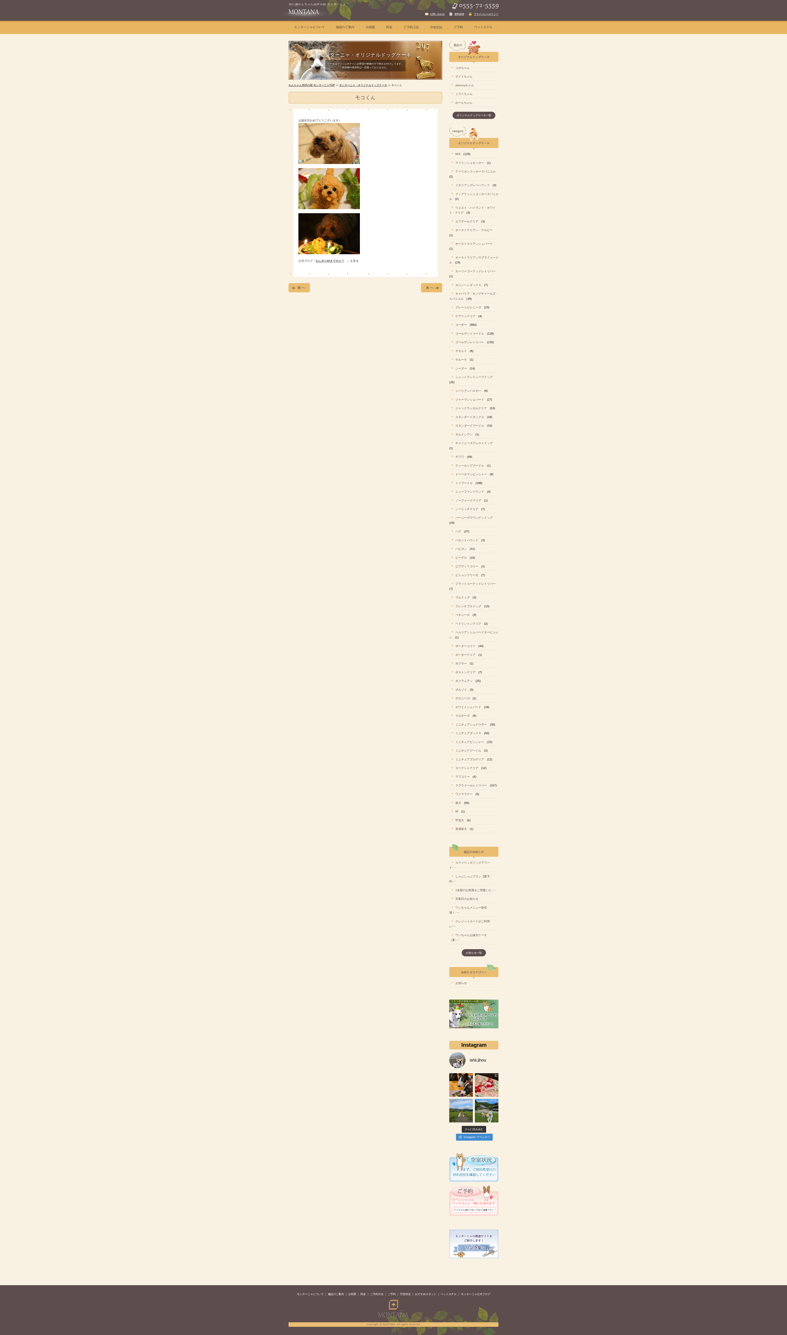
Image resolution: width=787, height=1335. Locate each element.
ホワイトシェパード (468, 707)
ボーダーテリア (465, 654)
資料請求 (459, 14)
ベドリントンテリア (468, 623)
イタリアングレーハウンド (472, 185)
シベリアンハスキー (468, 390)
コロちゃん (462, 67)
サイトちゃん (464, 76)
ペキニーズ (462, 614)
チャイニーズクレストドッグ (474, 443)
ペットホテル (449, 1294)
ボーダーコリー (465, 646)
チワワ (459, 456)
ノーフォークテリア (468, 500)
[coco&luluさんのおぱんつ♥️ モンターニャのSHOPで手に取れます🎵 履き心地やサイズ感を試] (486, 1085)
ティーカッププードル (469, 465)
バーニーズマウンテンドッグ (474, 517)
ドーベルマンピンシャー (471, 474)
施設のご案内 (336, 1294)
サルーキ (461, 359)
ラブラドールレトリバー (471, 785)
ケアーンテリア (465, 316)
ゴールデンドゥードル (469, 333)
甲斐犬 (459, 820)
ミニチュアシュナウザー (471, 724)
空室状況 (405, 1294)
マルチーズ (462, 715)
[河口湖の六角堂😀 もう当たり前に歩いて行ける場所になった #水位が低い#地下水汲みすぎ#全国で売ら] (461, 1110)
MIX (458, 154)
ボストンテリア (465, 672)
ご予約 (392, 1294)
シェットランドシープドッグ (474, 377)
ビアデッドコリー (466, 566)
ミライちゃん (464, 94)
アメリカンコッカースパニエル (475, 171)
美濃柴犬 (461, 828)
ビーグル (461, 557)
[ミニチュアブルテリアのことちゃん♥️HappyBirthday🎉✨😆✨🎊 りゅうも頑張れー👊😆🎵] (461, 1085)
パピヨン (461, 548)
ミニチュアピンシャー (469, 742)
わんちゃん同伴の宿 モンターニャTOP (312, 85)
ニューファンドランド (469, 491)
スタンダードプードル (469, 425)
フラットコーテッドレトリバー (475, 583)
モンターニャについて (310, 1294)
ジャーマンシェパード (469, 399)
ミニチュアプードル (468, 750)
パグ (458, 531)
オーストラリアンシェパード (474, 243)
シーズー (461, 368)
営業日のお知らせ (466, 898)
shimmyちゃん (464, 85)
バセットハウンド (466, 540)
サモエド (461, 351)
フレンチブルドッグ (468, 606)
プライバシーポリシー (486, 14)
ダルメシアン (464, 434)
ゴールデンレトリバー (469, 342)
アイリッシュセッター (469, 162)
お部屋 (352, 1294)
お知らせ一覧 (474, 952)
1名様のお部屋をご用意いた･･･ (475, 890)
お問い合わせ (437, 14)
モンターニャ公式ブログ (475, 1294)
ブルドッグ (462, 597)
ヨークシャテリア (466, 768)
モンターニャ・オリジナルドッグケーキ (363, 85)
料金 (363, 1294)
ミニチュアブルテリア (469, 759)
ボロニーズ (462, 698)
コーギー (461, 324)
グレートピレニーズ (468, 307)
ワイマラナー (464, 794)
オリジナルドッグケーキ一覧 (474, 115)
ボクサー (461, 663)
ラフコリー (462, 776)
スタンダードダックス (469, 417)
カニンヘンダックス (468, 285)
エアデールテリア (466, 221)
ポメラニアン (464, 680)
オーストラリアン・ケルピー (474, 230)
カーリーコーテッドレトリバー (475, 271)
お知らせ (461, 983)
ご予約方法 (376, 1294)
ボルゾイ (461, 689)
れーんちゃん (464, 102)
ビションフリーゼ (466, 575)
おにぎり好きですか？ (330, 260)
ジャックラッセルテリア (471, 408)
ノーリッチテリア (466, 509)
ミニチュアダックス (468, 733)
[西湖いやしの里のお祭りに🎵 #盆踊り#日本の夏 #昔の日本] (486, 1110)
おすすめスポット (425, 1294)
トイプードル (464, 483)
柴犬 (458, 802)
